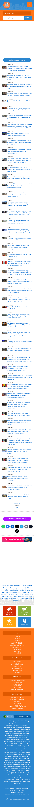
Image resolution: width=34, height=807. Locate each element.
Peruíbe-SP (17, 756)
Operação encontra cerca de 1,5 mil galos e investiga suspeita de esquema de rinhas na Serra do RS (19, 377)
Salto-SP (27, 762)
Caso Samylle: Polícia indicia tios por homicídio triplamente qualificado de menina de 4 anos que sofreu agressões (19, 68)
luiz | (25, 592)
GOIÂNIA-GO (18, 737)
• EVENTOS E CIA (17, 682)
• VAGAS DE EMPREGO (17, 644)
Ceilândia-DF (8, 735)
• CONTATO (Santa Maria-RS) (17, 707)
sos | (11, 598)
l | (19, 594)
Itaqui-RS (18, 743)
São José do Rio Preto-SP (20, 770)
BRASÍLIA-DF (21, 727)
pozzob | (29, 592)
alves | (13, 594)
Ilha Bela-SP (10, 741)
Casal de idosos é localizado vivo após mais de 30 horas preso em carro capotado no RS (19, 117)
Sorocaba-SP (8, 777)
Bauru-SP (10, 725)
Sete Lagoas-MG (19, 775)
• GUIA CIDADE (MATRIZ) (17, 698)
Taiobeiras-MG (24, 777)
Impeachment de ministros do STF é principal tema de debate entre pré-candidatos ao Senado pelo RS (17, 368)
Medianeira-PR (17, 750)
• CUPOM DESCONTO (17, 647)
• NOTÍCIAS (17, 638)
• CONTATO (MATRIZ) (17, 708)
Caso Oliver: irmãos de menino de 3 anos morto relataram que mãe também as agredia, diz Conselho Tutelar (19, 431)
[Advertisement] (17, 39)
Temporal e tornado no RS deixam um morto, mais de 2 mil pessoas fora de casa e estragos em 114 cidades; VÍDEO (19, 221)
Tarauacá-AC (18, 779)
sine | (19, 600)
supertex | (7, 598)
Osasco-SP (21, 754)
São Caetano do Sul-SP (10, 768)
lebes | (2, 598)
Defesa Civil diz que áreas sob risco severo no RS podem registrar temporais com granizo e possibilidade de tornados (19, 386)
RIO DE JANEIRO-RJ (9, 762)
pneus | (4, 592)
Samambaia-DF (17, 764)
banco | (15, 596)
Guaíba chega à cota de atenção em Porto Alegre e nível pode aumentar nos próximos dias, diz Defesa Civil (19, 290)
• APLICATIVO (17, 653)
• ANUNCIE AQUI (17, 670)
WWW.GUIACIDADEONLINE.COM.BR (13, 795)
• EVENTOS (17, 640)
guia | (28, 587)
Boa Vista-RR (14, 727)
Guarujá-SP (22, 739)
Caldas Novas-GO (25, 729)
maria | (21, 590)
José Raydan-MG (24, 746)
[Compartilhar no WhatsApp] (3, 526)
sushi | (8, 592)
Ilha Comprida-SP (18, 741)
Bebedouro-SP (17, 725)
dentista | (5, 588)
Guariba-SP (16, 739)
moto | (17, 594)
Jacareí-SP (16, 746)
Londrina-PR (13, 748)
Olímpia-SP (15, 754)
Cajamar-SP (17, 729)
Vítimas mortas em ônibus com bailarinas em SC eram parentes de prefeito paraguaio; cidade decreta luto (18, 395)
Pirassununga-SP (9, 758)
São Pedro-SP (18, 773)
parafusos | (22, 598)
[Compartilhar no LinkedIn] (12, 526)
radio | (15, 598)
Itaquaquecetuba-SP (10, 743)
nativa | (16, 590)
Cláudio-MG (15, 735)
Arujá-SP (15, 723)
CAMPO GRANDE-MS (19, 731)
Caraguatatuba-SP (16, 733)
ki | (23, 592)
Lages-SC (6, 748)
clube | (22, 594)
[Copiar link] (31, 526)
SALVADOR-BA (8, 764)
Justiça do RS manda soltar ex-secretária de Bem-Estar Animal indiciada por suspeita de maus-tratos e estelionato (19, 185)
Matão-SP (10, 750)
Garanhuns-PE (10, 737)
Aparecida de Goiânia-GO (20, 721)
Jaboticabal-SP (9, 746)
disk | (9, 594)
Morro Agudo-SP (23, 752)
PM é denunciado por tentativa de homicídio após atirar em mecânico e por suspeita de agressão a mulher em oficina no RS (19, 126)
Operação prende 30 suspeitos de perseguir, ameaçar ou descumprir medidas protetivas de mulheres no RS (19, 281)
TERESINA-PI (26, 779)
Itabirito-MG (26, 741)
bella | (12, 585)
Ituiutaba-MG (25, 743)
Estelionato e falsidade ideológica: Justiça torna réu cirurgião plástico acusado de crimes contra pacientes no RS (19, 263)
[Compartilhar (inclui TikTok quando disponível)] (17, 531)
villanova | (18, 585)
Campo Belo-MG (9, 731)
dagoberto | (13, 592)
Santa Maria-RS (25, 764)
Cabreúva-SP (9, 729)
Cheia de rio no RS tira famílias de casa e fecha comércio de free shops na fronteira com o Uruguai (19, 142)
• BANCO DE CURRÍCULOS (17, 646)
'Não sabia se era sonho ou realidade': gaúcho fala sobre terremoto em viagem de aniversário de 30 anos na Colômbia (19, 203)
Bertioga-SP (25, 725)
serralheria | (5, 596)
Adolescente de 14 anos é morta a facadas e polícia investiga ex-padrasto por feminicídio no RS (19, 151)
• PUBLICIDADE (17, 661)
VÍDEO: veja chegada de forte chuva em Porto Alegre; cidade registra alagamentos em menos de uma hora (19, 315)
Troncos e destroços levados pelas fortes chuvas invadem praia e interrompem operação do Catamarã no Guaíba (18, 333)
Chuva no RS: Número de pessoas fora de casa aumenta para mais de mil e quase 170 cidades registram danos (19, 350)
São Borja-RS (26, 766)
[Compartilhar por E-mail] (26, 526)
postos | (11, 596)
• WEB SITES (17, 667)
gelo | (19, 596)
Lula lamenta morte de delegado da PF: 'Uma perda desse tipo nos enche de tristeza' (18, 496)
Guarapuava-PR (8, 739)
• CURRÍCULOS (17, 687)
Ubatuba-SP (7, 781)
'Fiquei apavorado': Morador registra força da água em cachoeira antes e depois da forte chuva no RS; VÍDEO (19, 299)
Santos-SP (6, 766)
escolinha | (5, 590)
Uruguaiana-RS (15, 781)
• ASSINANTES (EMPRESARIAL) (17, 680)
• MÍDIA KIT (17, 663)
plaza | (16, 600)
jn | (17, 588)
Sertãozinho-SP (10, 775)
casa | (27, 590)
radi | (8, 585)
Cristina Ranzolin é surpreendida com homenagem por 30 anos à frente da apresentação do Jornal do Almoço (17, 460)
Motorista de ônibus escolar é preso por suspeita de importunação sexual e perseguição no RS (18, 194)
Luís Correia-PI (20, 748)
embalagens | (12, 588)
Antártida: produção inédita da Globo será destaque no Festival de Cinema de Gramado (19, 451)
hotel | (25, 585)
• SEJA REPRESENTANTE (17, 699)
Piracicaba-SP (24, 756)
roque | (31, 590)
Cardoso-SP (25, 733)
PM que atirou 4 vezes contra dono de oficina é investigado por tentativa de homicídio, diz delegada (18, 247)
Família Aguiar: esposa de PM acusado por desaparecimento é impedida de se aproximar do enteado (19, 487)
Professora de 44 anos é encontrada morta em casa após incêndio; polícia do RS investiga (19, 422)
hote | (30, 596)
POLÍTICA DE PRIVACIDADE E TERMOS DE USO (17, 799)
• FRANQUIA (17, 701)
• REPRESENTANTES (17, 689)
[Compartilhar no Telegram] (21, 526)
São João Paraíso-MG (21, 768)
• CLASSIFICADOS (17, 642)
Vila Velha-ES (23, 781)
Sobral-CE (26, 775)
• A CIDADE (17, 637)
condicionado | (28, 594)
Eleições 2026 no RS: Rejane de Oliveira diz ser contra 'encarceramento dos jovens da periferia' (19, 86)
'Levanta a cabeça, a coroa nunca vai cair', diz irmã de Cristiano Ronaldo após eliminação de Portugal (19, 469)
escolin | (4, 585)
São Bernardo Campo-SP (16, 766)
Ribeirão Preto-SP (24, 760)
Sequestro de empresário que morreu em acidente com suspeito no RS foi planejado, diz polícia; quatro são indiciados (19, 160)
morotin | (28, 598)
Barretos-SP (21, 723)
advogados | (22, 588)
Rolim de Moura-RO (19, 762)
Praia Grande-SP (15, 760)
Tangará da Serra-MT (9, 779)
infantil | (12, 590)
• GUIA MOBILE (17, 703)
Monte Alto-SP (14, 752)
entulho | (29, 585)
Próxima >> (17, 503)
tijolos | (27, 596)
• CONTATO (17, 672)
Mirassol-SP (25, 750)
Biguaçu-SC (7, 727)
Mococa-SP (7, 752)
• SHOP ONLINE (17, 649)
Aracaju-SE (9, 723)
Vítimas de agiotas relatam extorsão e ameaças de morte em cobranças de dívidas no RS (18, 478)
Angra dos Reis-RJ (8, 721)
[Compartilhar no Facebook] (8, 526)
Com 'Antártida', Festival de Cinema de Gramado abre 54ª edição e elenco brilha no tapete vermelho (19, 169)
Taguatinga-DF (16, 777)
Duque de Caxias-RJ (24, 735)
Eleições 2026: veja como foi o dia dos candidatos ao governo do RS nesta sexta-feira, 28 (19, 77)
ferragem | (4, 594)
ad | (18, 598)
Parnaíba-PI (11, 756)
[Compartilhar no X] (17, 526)
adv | (24, 590)
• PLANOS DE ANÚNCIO (17, 665)
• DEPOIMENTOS (17, 668)
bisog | (20, 592)
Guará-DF (24, 737)
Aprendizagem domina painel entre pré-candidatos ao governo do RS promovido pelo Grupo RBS (18, 324)
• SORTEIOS (17, 651)
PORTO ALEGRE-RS (20, 758)
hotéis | (23, 596)
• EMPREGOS (17, 686)
